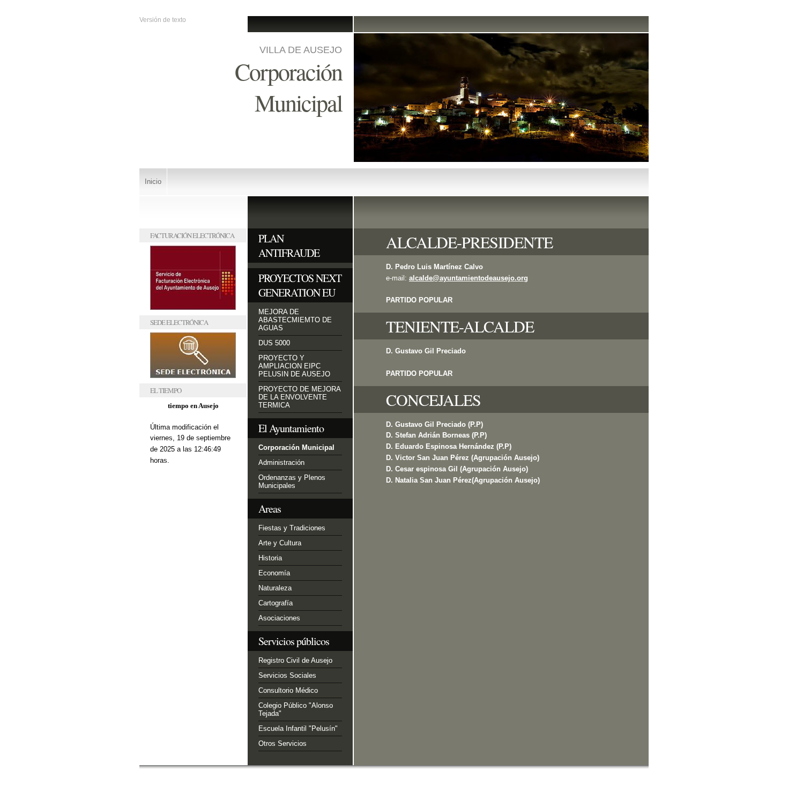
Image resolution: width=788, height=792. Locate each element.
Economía (274, 573)
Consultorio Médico (288, 690)
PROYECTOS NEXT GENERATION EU (299, 285)
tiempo (178, 406)
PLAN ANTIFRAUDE (288, 245)
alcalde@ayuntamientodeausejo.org (468, 278)
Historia (270, 558)
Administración (281, 462)
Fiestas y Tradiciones (291, 528)
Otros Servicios (282, 743)
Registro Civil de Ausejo (295, 660)
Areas (269, 508)
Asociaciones (279, 618)
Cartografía (275, 603)
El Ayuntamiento (291, 428)
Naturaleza (275, 588)
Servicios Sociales (287, 675)
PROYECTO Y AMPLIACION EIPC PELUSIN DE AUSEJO (294, 366)
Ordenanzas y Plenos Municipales (291, 481)
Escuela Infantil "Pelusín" (298, 728)
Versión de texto (162, 19)
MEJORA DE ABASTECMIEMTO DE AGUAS (295, 320)
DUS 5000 (274, 343)
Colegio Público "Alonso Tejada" (295, 709)
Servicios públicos (293, 641)
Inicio (153, 181)
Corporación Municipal (296, 447)
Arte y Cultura (279, 543)
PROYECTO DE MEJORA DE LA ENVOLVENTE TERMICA (299, 397)
